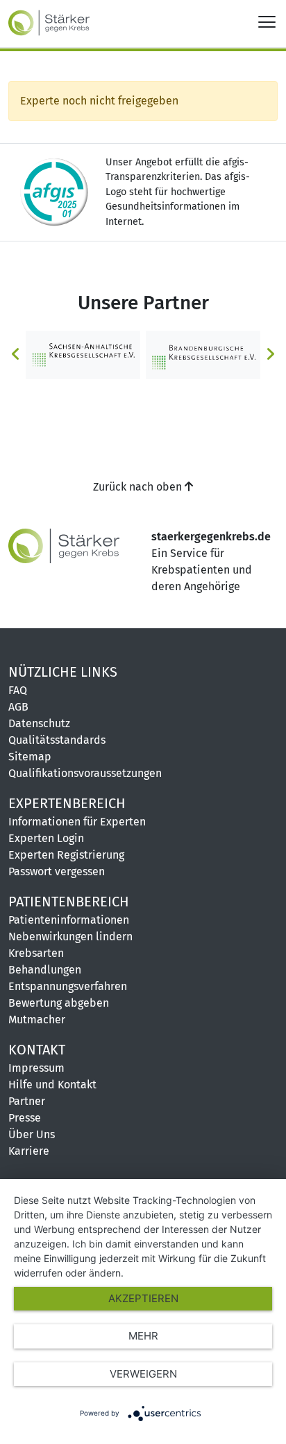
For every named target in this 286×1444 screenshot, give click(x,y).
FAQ (17, 690)
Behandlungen (44, 969)
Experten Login (46, 838)
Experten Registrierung (66, 854)
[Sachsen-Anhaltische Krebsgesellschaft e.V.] (83, 353)
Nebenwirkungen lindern (70, 936)
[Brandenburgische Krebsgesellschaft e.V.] (203, 353)
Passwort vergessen (56, 871)
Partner (26, 1101)
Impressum (36, 1068)
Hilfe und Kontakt (52, 1084)
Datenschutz (39, 723)
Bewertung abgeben (58, 1002)
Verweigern (143, 1373)
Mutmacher (36, 1019)
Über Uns (31, 1134)
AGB (18, 706)
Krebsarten (36, 953)
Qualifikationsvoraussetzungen (85, 773)
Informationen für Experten (77, 821)
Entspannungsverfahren (67, 986)
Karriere (28, 1151)
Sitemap (29, 756)
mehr (143, 1335)
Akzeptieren (143, 1298)
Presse (24, 1117)
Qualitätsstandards (57, 740)
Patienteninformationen (68, 919)
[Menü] (267, 21)
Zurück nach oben (139, 486)
